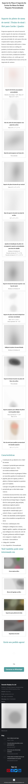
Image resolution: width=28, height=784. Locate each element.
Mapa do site (4, 730)
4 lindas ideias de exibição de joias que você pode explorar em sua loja (15, 757)
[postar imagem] (4, 738)
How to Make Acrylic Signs (13, 738)
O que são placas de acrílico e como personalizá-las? (15, 744)
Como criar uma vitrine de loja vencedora (13, 750)
